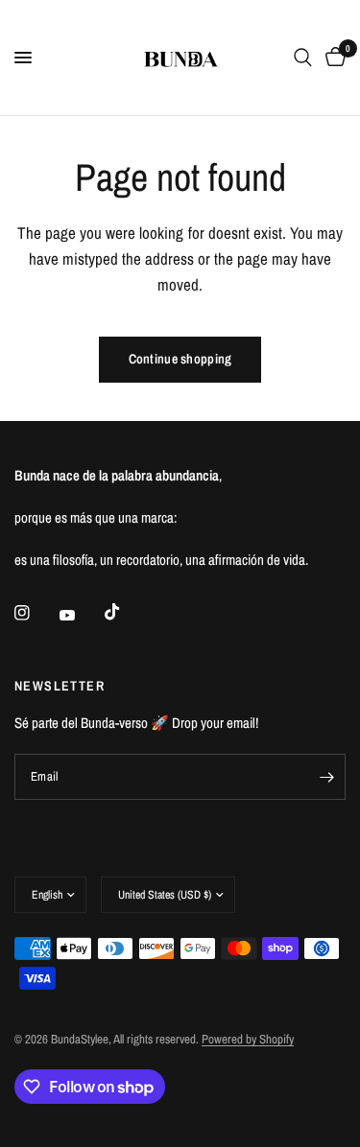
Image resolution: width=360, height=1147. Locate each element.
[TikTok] (126, 612)
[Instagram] (35, 613)
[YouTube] (81, 615)
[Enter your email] (326, 777)
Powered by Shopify (248, 1039)
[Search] (303, 57)
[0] (332, 57)
